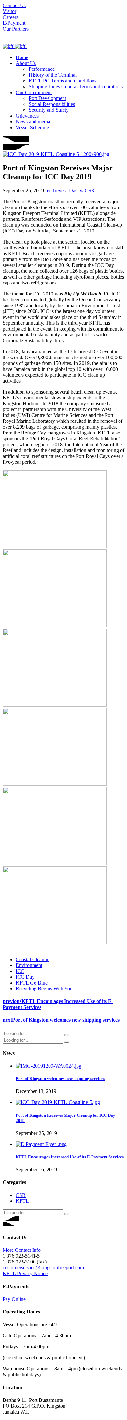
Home (22, 57)
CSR (90, 190)
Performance (42, 69)
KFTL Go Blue (32, 983)
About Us (26, 63)
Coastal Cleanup (32, 959)
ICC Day (25, 977)
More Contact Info (22, 1250)
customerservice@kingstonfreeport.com (43, 1267)
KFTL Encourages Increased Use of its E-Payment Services (70, 1156)
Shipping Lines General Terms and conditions (76, 86)
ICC (20, 971)
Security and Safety (49, 110)
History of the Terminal (53, 75)
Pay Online (14, 1299)
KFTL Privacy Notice (25, 1273)
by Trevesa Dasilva (65, 190)
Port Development (47, 98)
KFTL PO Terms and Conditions (62, 80)
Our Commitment (34, 92)
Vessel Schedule (32, 127)
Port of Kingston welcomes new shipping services (60, 1078)
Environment (29, 965)
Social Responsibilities (52, 104)
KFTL (22, 1201)
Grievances (27, 116)
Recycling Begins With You (44, 988)
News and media (33, 121)
